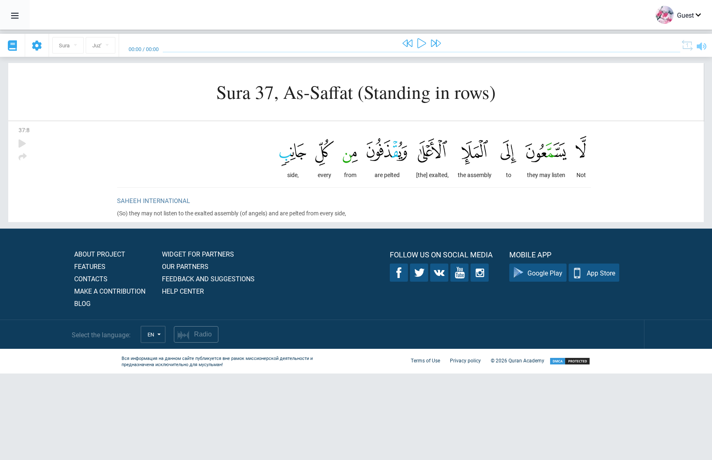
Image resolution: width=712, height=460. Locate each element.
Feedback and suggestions (208, 278)
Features (89, 266)
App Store (601, 273)
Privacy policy (465, 360)
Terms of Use (425, 360)
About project (99, 254)
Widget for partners (198, 254)
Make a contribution (109, 291)
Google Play (544, 273)
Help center (183, 291)
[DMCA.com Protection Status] (569, 361)
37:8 (24, 130)
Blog (82, 303)
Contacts (91, 278)
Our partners (185, 266)
